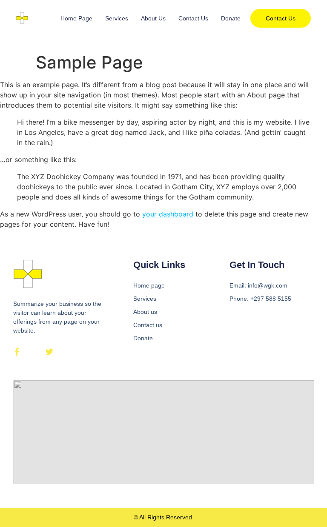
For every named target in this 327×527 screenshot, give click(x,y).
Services (116, 18)
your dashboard (167, 214)
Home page (76, 18)
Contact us (193, 18)
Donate (231, 18)
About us (153, 18)
